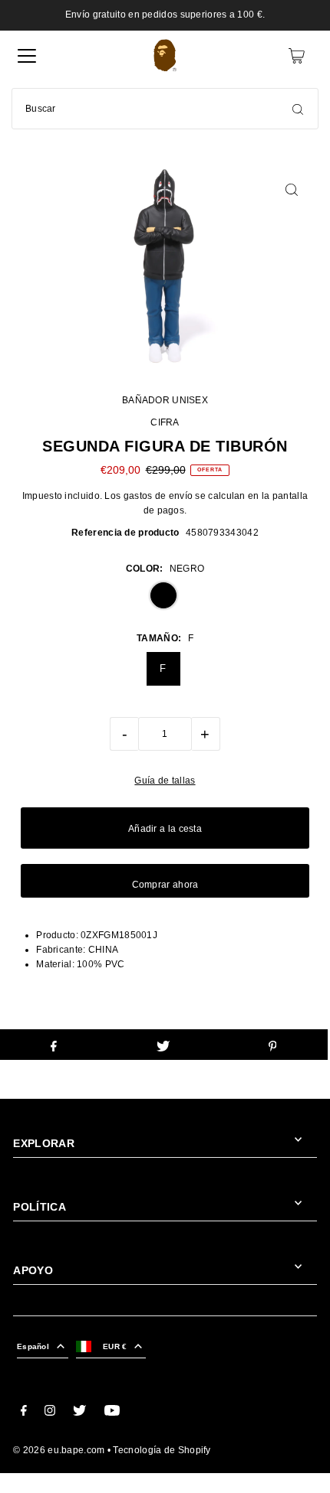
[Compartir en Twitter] (163, 1044)
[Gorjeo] (79, 1412)
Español (33, 1346)
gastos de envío (158, 496)
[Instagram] (50, 1412)
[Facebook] (24, 1412)
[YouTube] (112, 1412)
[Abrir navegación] (27, 56)
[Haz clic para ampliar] (292, 189)
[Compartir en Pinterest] (272, 1044)
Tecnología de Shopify (161, 1450)
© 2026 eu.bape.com (58, 1450)
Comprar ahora (165, 884)
